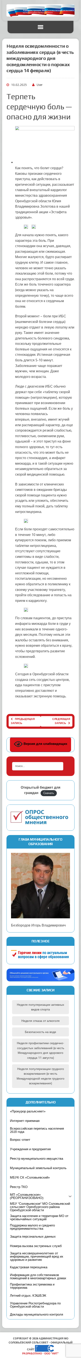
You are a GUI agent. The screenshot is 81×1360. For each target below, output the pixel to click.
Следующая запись (61, 721)
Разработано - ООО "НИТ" (40, 1353)
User (40, 85)
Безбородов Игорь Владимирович (38, 925)
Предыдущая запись (23, 721)
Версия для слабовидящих (45, 743)
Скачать (48, 793)
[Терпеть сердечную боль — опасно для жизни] (45, 162)
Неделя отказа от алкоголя (40, 1020)
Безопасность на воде (40, 1032)
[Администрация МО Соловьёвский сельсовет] (40, 10)
